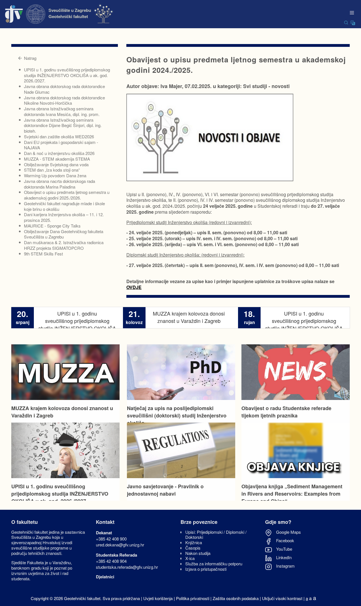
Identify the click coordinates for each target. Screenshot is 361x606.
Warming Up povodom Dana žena (55, 175)
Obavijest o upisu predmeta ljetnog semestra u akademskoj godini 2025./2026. (66, 195)
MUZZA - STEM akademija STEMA (57, 159)
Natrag (30, 58)
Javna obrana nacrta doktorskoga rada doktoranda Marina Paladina (59, 184)
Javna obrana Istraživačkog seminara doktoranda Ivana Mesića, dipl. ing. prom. (62, 111)
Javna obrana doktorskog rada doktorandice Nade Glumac (64, 89)
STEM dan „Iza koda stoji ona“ (52, 170)
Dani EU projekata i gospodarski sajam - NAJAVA (61, 145)
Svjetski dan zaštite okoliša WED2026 (59, 136)
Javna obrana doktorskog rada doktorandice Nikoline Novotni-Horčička (64, 100)
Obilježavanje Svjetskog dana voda (56, 164)
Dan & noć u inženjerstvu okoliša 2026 (59, 153)
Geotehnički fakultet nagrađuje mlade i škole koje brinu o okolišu (64, 206)
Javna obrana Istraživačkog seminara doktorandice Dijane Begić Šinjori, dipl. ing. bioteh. (63, 125)
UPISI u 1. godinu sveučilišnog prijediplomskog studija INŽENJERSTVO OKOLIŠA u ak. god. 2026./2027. (67, 75)
